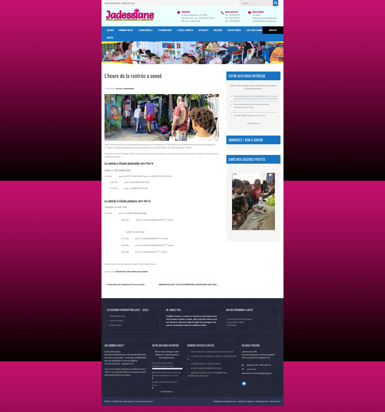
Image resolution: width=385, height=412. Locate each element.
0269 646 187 (234, 17)
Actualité (203, 30)
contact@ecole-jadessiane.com (264, 20)
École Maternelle (117, 316)
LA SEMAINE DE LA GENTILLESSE (205, 364)
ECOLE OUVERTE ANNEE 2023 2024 (206, 368)
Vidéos (110, 37)
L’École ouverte (185, 30)
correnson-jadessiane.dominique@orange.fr (265, 16)
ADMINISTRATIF (126, 30)
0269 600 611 (234, 14)
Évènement (120, 271)
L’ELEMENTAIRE (165, 30)
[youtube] (244, 383)
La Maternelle (145, 30)
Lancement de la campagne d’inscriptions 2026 (239, 320)
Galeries (218, 30)
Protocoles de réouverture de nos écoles (125, 284)
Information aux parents (137, 271)
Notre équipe (234, 30)
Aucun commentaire (125, 88)
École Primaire (116, 321)
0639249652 (235, 20)
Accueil (110, 30)
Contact (273, 30)
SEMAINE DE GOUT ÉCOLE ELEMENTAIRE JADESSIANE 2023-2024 (189, 284)
